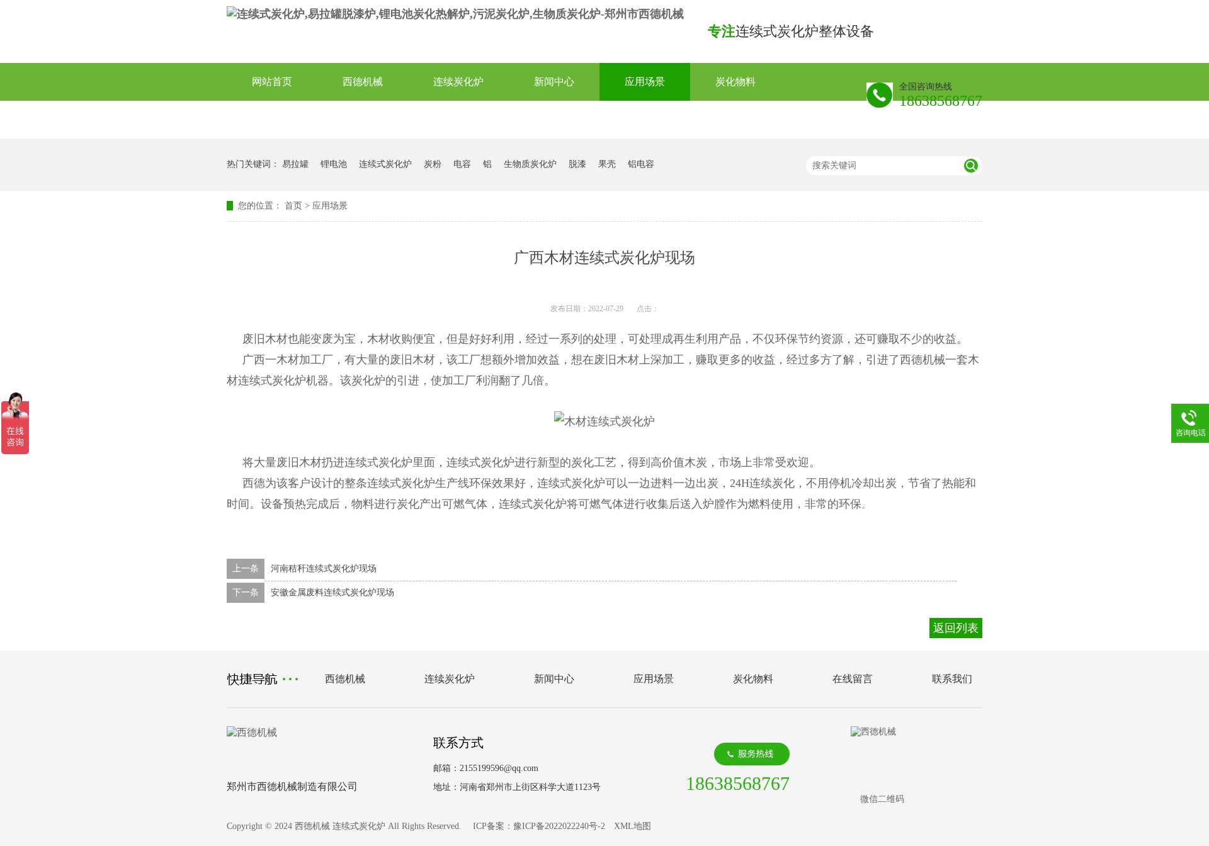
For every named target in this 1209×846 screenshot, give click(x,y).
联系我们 (363, 119)
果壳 (607, 164)
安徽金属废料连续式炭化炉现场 (332, 592)
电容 (462, 164)
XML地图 (632, 826)
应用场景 (645, 81)
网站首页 (272, 81)
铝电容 (641, 164)
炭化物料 (735, 81)
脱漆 (577, 164)
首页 (293, 205)
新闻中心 (554, 81)
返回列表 (956, 628)
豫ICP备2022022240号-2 (559, 826)
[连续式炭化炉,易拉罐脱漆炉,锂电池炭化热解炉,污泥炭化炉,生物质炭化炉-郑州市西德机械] (455, 14)
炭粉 (432, 164)
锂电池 (334, 164)
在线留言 (272, 119)
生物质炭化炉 (530, 164)
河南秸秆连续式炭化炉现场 (324, 568)
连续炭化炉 (458, 81)
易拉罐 (295, 164)
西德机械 (363, 81)
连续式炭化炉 (385, 164)
